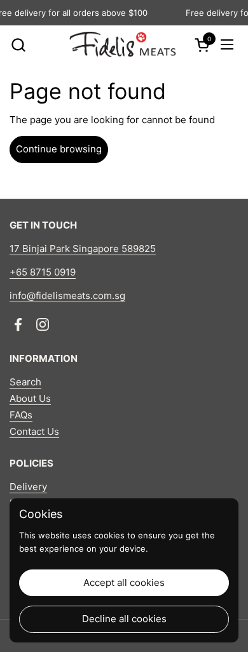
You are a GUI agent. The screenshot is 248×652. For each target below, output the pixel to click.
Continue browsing (59, 149)
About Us (30, 398)
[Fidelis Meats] (122, 44)
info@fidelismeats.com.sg (67, 295)
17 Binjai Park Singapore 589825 (83, 249)
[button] (18, 45)
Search (25, 382)
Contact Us (34, 431)
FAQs (21, 415)
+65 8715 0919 (43, 272)
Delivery (28, 487)
